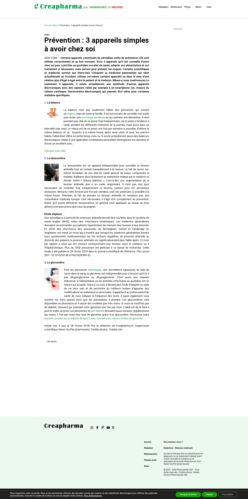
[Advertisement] (94, 373)
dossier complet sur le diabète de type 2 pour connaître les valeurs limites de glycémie (93, 318)
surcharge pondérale (93, 117)
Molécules (176, 7)
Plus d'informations (93, 495)
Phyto (187, 7)
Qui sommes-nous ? (173, 442)
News (198, 7)
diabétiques (94, 269)
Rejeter (209, 494)
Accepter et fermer (188, 494)
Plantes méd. (150, 460)
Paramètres (228, 494)
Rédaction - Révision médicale (178, 448)
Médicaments (150, 454)
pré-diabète (97, 310)
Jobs (209, 7)
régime (71, 113)
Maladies (163, 7)
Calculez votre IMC (55, 150)
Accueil (47, 25)
